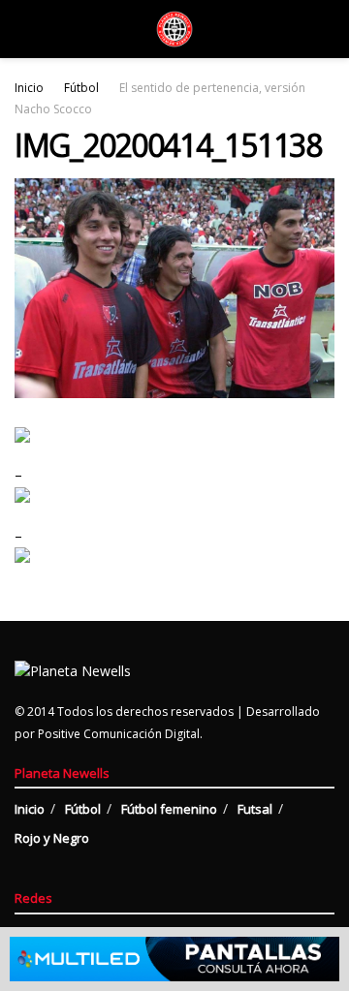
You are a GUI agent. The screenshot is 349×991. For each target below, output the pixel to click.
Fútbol (81, 87)
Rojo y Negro (52, 838)
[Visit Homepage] (174, 29)
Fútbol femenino (169, 809)
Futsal (255, 809)
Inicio (29, 87)
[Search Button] (326, 29)
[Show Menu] (23, 29)
